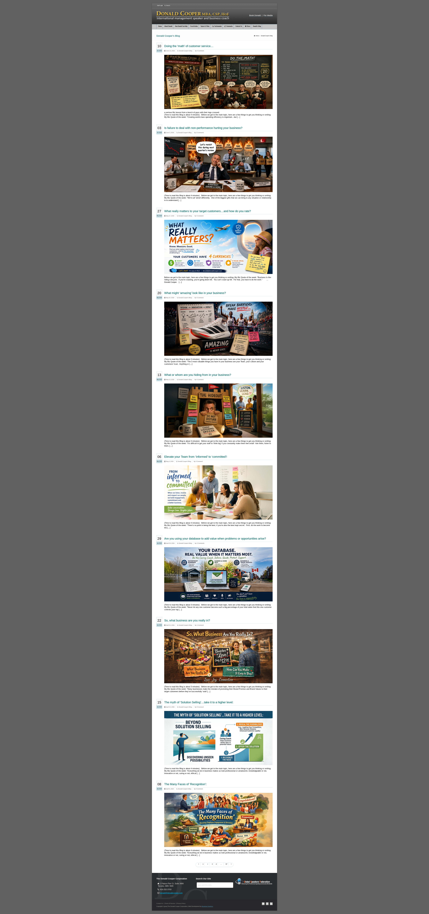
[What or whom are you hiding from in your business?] (218, 435)
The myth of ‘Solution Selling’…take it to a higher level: (198, 702)
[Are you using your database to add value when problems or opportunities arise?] (218, 598)
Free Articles (194, 26)
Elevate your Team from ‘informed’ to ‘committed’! (195, 456)
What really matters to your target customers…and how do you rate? (207, 211)
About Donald (168, 26)
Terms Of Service (170, 903)
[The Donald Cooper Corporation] (193, 20)
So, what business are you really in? (187, 620)
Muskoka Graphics (207, 906)
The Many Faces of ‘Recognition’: (185, 784)
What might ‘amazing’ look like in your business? (195, 293)
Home (160, 26)
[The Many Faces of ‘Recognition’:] (218, 844)
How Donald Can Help (181, 26)
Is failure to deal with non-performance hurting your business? (203, 128)
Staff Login (160, 5)
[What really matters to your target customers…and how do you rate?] (218, 271)
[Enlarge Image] (218, 57)
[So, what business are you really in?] (218, 680)
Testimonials (218, 26)
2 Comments (200, 132)
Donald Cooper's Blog (185, 51)
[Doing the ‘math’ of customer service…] (218, 106)
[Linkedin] (271, 903)
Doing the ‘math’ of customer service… (188, 46)
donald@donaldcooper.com (171, 893)
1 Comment (200, 625)
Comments (229, 26)
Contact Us (239, 26)
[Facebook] (267, 903)
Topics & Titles (205, 26)
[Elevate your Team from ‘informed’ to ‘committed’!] (218, 517)
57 (226, 864)
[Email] (263, 903)
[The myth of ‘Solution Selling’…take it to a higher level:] (218, 762)
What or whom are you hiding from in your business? (197, 374)
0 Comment (200, 51)
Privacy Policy (181, 903)
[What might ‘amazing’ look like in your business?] (218, 353)
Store (248, 26)
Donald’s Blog (257, 26)
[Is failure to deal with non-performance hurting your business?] (218, 189)
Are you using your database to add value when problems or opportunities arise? (215, 538)
